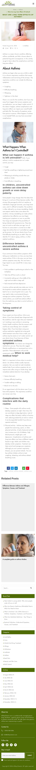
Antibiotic (7, 652)
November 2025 (10, 702)
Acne (5, 640)
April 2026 (8, 687)
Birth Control (8, 664)
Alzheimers (7, 649)
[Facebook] (8, 468)
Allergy (6, 646)
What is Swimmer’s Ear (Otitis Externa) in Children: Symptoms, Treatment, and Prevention (18, 613)
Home (14, 9)
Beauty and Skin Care (10, 661)
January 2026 (9, 696)
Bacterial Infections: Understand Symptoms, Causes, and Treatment (17, 623)
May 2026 (8, 684)
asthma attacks (18, 471)
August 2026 (9, 675)
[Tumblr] (19, 468)
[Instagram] (2, 744)
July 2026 (8, 678)
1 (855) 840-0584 (9, 730)
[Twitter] (12, 468)
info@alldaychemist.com (10, 734)
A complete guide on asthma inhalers (15, 559)
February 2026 (10, 693)
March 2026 (9, 690)
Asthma (21, 9)
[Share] (23, 468)
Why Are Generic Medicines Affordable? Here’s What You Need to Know (18, 607)
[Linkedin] (16, 468)
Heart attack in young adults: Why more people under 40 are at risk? (18, 602)
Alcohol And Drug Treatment (12, 643)
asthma (11, 471)
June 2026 (8, 681)
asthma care (28, 471)
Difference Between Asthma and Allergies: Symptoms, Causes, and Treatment (16, 487)
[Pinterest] (27, 468)
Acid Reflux (7, 637)
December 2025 (10, 699)
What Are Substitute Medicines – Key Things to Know (18, 618)
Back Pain (7, 658)
